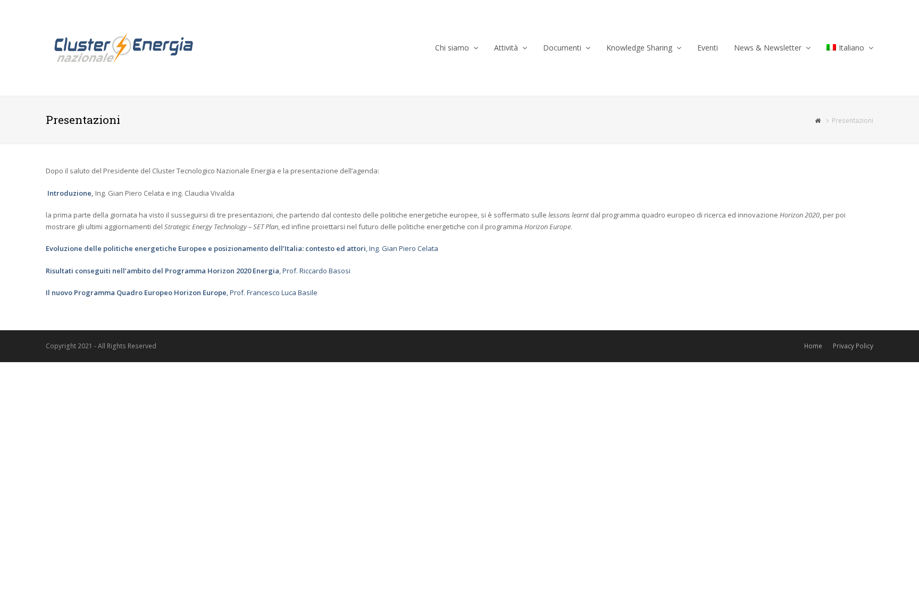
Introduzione (69, 193)
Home (813, 345)
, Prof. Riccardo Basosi (198, 270)
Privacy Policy (853, 345)
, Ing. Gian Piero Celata (242, 248)
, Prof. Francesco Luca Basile (182, 292)
